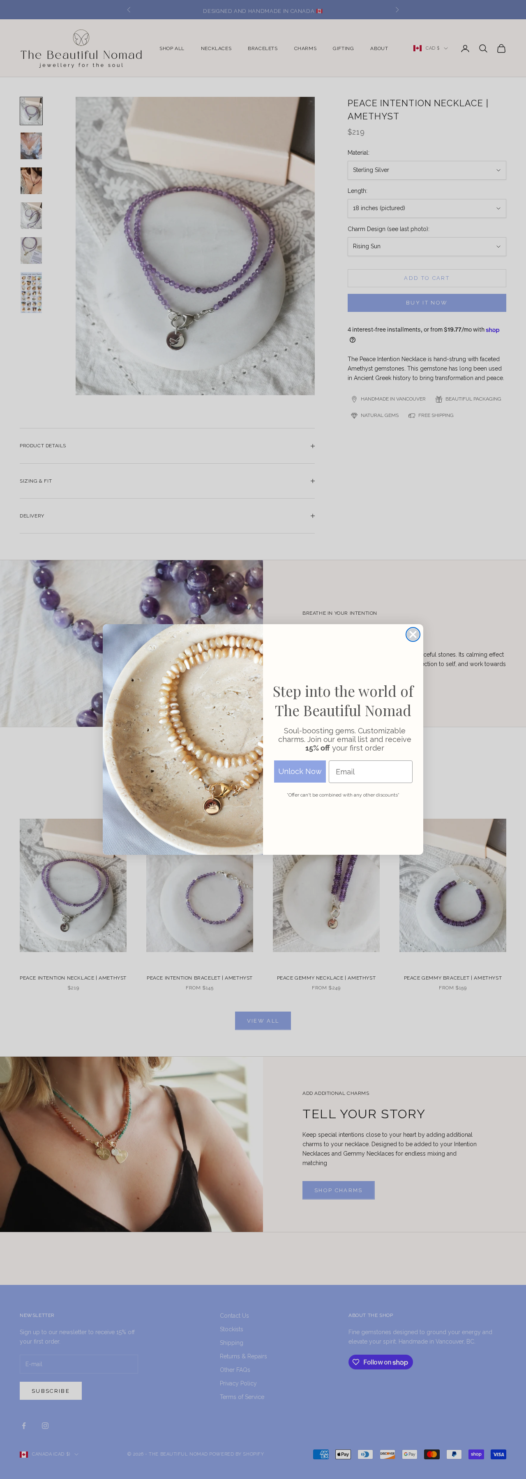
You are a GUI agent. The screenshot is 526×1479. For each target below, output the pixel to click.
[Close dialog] (413, 634)
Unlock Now (300, 771)
